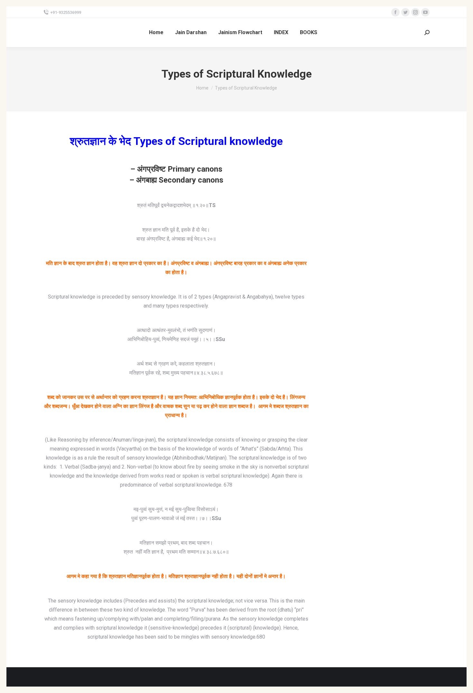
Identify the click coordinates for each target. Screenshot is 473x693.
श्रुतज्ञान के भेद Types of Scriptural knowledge (176, 141)
